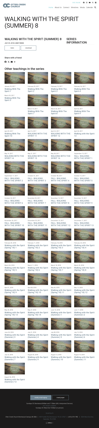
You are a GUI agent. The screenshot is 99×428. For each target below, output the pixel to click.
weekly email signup (41, 397)
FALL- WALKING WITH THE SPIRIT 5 (83, 179)
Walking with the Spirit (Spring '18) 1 (15, 246)
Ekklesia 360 (49, 423)
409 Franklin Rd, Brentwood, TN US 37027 (52, 417)
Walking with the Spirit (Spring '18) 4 (84, 246)
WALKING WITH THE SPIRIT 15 (37, 157)
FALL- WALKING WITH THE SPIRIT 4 (60, 179)
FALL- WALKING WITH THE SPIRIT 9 (83, 202)
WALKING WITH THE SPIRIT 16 (60, 157)
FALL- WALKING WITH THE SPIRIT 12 (60, 224)
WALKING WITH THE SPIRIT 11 (37, 134)
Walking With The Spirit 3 (59, 90)
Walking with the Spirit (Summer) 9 (38, 358)
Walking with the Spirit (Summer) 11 (84, 358)
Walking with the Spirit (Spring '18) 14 (38, 313)
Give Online (76, 2)
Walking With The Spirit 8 (59, 112)
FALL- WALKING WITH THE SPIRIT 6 (14, 202)
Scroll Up (49, 413)
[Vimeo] (95, 2)
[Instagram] (86, 2)
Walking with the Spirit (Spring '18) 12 (84, 291)
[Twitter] (92, 2)
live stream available (49, 406)
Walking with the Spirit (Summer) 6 (84, 336)
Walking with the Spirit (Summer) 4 (38, 336)
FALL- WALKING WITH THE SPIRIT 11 (37, 224)
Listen (12, 48)
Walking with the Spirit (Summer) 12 (15, 380)
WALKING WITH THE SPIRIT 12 (60, 134)
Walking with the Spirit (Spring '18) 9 (15, 291)
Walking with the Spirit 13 (84, 134)
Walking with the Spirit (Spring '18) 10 (38, 291)
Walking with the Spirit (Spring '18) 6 (38, 269)
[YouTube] (89, 2)
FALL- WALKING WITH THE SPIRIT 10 (14, 224)
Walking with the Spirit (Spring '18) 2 (38, 246)
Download (28, 48)
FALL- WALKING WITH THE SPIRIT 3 (37, 179)
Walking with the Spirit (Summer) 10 (61, 358)
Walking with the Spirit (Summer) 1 (61, 313)
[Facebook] (83, 2)
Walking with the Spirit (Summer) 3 (15, 336)
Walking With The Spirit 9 (82, 112)
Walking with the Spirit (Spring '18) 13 (15, 313)
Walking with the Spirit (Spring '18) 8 (84, 269)
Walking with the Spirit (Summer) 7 (15, 358)
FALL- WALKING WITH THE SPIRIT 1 (83, 157)
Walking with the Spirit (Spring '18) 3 (61, 246)
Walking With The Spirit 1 (12, 90)
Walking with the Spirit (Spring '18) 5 (15, 269)
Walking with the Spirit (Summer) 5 (61, 336)
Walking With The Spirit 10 (12, 134)
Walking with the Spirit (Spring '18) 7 (61, 269)
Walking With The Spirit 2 (36, 90)
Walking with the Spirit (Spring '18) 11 (61, 291)
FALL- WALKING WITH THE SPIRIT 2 (14, 179)
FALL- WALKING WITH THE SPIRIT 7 (37, 202)
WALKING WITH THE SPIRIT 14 (14, 157)
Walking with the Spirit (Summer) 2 (84, 313)
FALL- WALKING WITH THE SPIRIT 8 (60, 202)
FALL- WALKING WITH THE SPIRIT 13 (84, 224)
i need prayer (60, 397)
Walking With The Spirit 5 (12, 99)
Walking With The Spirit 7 (36, 112)
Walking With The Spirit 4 (82, 90)
